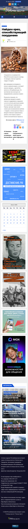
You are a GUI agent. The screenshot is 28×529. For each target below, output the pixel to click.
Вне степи (4, 26)
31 (4, 226)
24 (4, 223)
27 (14, 223)
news (9, 39)
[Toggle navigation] (14, 17)
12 (10, 217)
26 (10, 223)
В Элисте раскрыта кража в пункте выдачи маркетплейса (14, 413)
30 (23, 223)
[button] (25, 16)
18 (7, 220)
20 (14, 220)
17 (4, 220)
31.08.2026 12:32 (9, 447)
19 (10, 220)
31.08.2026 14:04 (9, 400)
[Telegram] (23, 128)
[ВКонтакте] (17, 128)
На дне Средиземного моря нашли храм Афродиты (18, 134)
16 (23, 217)
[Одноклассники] (20, 128)
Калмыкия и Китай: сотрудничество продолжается (12, 397)
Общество (6, 391)
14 (17, 217)
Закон (5, 409)
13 (14, 217)
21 (17, 220)
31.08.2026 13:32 (9, 415)
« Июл (4, 230)
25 (7, 223)
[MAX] (15, 128)
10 (4, 217)
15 (20, 217)
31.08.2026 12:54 (9, 429)
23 (23, 220)
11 (7, 217)
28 (17, 223)
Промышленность (13, 391)
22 (20, 220)
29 (20, 223)
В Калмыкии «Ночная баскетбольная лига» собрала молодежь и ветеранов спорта (13, 427)
